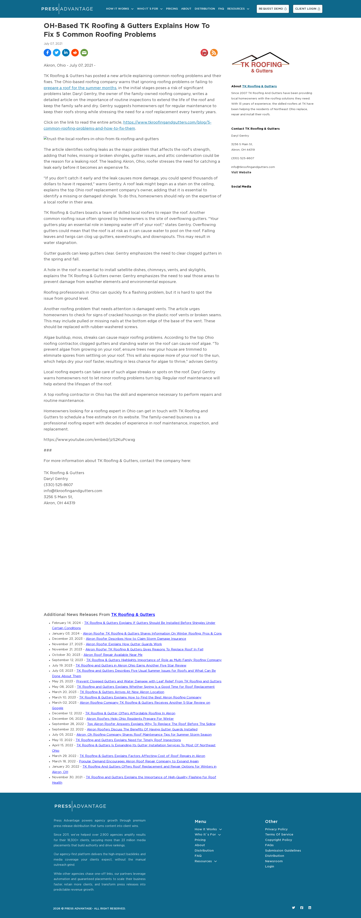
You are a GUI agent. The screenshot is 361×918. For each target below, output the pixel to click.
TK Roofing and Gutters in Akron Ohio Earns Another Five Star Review (131, 665)
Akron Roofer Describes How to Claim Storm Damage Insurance (136, 638)
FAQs (269, 845)
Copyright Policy (278, 840)
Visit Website (241, 172)
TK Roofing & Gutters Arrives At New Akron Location (122, 692)
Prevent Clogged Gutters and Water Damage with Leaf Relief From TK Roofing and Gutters (148, 681)
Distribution (205, 9)
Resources (236, 9)
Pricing (172, 9)
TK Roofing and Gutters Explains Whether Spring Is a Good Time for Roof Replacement (146, 687)
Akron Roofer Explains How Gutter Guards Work (124, 644)
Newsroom (274, 861)
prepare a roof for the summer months (80, 88)
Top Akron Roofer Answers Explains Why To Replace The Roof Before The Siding (151, 724)
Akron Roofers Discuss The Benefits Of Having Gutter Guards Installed (142, 729)
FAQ (221, 9)
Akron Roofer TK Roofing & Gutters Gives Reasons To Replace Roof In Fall (144, 649)
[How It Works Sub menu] (132, 9)
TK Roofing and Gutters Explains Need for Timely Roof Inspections (128, 740)
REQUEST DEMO (271, 9)
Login (269, 866)
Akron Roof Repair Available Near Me (113, 655)
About (186, 9)
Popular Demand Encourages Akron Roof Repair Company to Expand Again (139, 761)
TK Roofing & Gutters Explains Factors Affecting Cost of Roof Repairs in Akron (142, 756)
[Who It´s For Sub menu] (161, 9)
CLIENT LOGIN (306, 9)
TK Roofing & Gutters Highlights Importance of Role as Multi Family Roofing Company (154, 660)
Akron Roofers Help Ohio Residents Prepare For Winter (130, 718)
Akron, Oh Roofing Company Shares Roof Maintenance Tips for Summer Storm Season (144, 734)
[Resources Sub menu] (248, 9)
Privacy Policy (276, 829)
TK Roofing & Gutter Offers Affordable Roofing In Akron (130, 713)
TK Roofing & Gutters (133, 615)
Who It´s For (147, 9)
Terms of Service (279, 834)
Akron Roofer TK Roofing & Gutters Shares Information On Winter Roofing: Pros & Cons (152, 633)
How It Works (117, 9)
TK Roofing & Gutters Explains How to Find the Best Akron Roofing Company (140, 697)
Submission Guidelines (283, 850)
